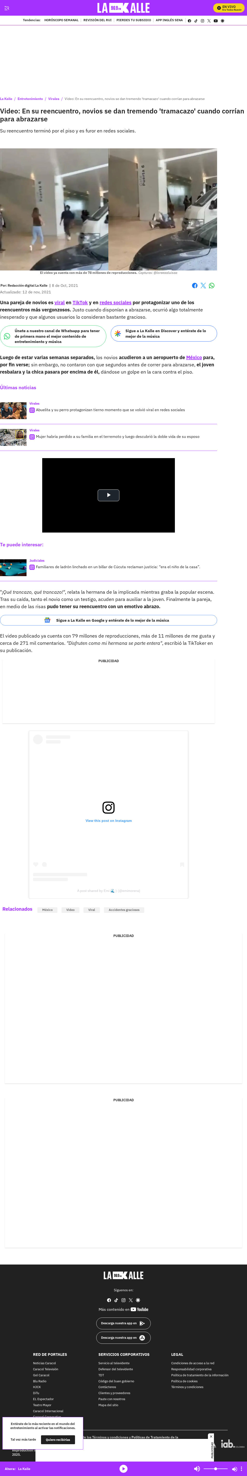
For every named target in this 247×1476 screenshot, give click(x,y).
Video (70, 910)
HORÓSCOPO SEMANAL (61, 20)
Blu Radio (39, 1381)
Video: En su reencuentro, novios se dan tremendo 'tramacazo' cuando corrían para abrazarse (135, 98)
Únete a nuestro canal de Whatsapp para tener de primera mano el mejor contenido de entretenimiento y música (57, 336)
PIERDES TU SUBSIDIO (134, 20)
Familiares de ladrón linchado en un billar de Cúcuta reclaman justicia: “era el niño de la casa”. (118, 566)
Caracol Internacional (48, 1411)
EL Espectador (43, 1399)
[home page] (123, 8)
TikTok (80, 302)
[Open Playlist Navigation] (241, 1468)
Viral (91, 910)
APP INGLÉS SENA (169, 20)
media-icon (123, 1468)
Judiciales (37, 561)
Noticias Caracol (44, 1363)
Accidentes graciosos (124, 910)
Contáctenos (107, 1387)
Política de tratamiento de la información (199, 1375)
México (194, 357)
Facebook (195, 288)
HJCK (37, 1387)
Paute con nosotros (111, 1399)
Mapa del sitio (108, 1405)
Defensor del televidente (115, 1369)
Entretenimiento (30, 98)
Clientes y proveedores (114, 1393)
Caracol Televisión (45, 1369)
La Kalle (6, 98)
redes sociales (115, 302)
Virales (53, 98)
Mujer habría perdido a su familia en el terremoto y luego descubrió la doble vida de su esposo (117, 436)
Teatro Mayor (42, 1405)
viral (60, 302)
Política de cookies (184, 1381)
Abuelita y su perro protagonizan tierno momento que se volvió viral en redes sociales (110, 409)
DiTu (36, 1393)
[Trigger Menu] (6, 8)
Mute (197, 1469)
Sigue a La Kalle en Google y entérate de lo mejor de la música (112, 620)
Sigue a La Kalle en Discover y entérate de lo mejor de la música (165, 333)
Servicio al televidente (114, 1363)
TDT (101, 1375)
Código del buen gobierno (116, 1381)
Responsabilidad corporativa (191, 1369)
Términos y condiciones (187, 1387)
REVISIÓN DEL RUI (97, 20)
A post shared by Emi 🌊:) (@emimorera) (108, 891)
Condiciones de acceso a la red (192, 1363)
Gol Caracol (41, 1375)
